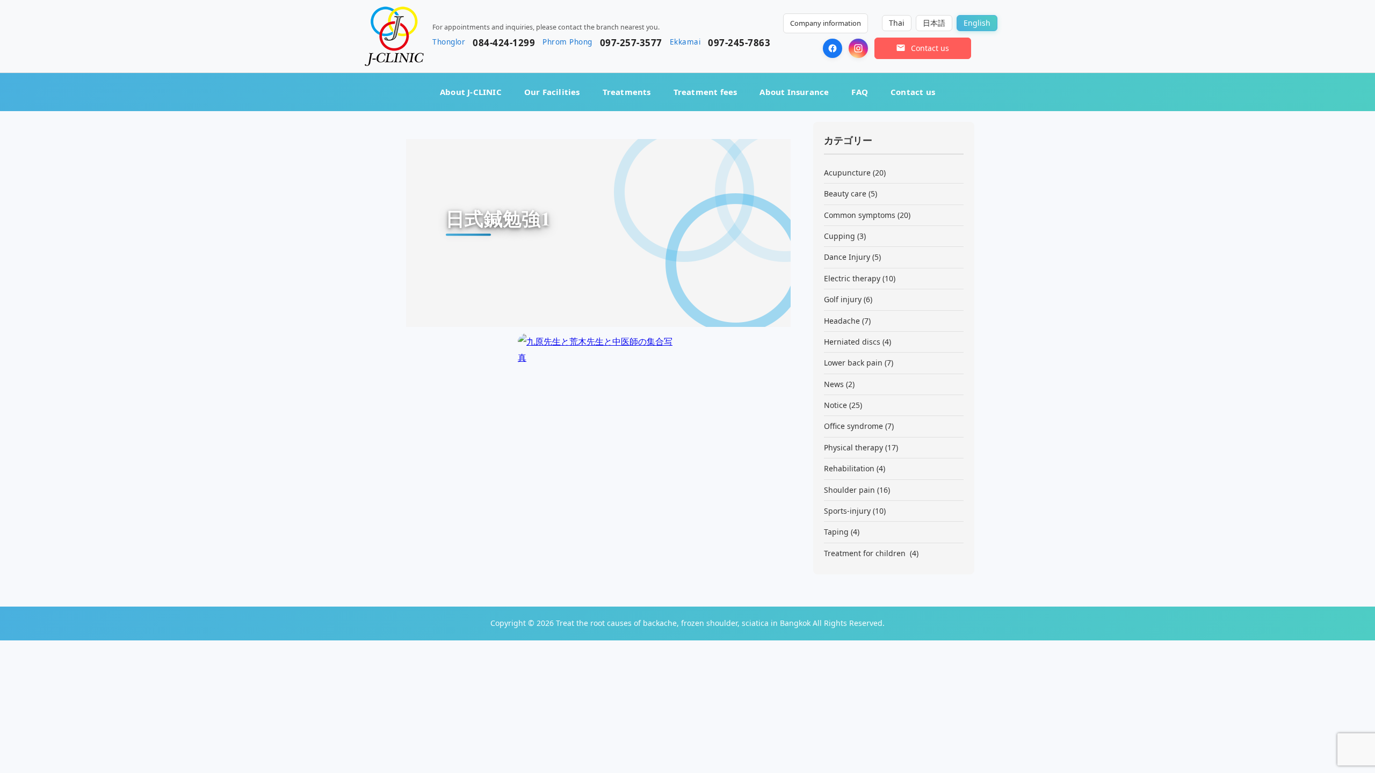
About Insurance (794, 91)
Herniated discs (852, 342)
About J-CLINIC (471, 91)
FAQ (859, 91)
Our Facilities (552, 91)
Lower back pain (853, 363)
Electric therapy (852, 278)
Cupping (839, 236)
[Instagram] (858, 48)
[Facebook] (832, 48)
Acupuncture (847, 172)
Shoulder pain (849, 490)
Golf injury (843, 299)
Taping (836, 532)
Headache (842, 321)
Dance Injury (847, 257)
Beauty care (845, 193)
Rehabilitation (849, 468)
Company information (825, 23)
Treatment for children (866, 553)
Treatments (627, 91)
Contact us (913, 91)
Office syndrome (853, 426)
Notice (835, 405)
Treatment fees (705, 91)
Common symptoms (859, 215)
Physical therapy (853, 447)
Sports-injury (847, 511)
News (834, 384)
